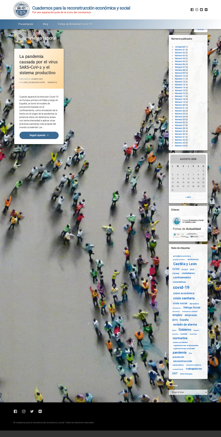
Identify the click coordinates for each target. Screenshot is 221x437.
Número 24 (180, 117)
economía (176, 311)
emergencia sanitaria (190, 311)
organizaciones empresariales (186, 345)
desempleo (176, 308)
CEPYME (175, 273)
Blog (45, 24)
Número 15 (180, 90)
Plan (190, 353)
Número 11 (180, 79)
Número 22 (180, 111)
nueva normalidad (180, 342)
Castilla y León (185, 264)
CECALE (184, 269)
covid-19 (181, 287)
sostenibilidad (178, 369)
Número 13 (180, 85)
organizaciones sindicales (184, 348)
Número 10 (180, 76)
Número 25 (180, 119)
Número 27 (180, 125)
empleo (177, 315)
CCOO (175, 269)
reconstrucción (182, 361)
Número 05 (180, 61)
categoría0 (180, 47)
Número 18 (180, 99)
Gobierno (185, 330)
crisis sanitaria (183, 298)
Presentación (25, 24)
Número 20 (180, 105)
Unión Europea (186, 374)
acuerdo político (179, 260)
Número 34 (180, 146)
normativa (180, 338)
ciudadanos (188, 273)
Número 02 (180, 53)
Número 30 (180, 134)
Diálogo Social (191, 307)
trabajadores (194, 368)
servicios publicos (193, 365)
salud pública (178, 365)
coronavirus (179, 282)
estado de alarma (185, 324)
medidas (183, 334)
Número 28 (180, 128)
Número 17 (180, 96)
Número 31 (180, 137)
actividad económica (182, 256)
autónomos (193, 259)
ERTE (175, 320)
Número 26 (180, 122)
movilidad (193, 334)
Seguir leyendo (44, 135)
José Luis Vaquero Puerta (34, 83)
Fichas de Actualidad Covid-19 (75, 24)
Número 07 (180, 67)
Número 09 (180, 73)
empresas (191, 315)
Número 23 (180, 114)
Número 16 (180, 93)
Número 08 (180, 70)
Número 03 (52, 83)
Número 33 (180, 143)
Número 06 (180, 64)
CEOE (192, 269)
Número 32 (180, 140)
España (184, 319)
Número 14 (180, 87)
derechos (194, 303)
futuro (174, 330)
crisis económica (183, 293)
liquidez (175, 334)
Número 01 (180, 50)
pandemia (180, 352)
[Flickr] (206, 9)
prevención (178, 357)
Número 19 (180, 102)
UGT (175, 373)
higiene (196, 330)
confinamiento (182, 277)
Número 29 (180, 131)
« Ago (188, 197)
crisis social (180, 303)
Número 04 (180, 58)
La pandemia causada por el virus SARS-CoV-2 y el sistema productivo (38, 64)
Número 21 (180, 108)
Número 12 (180, 82)
